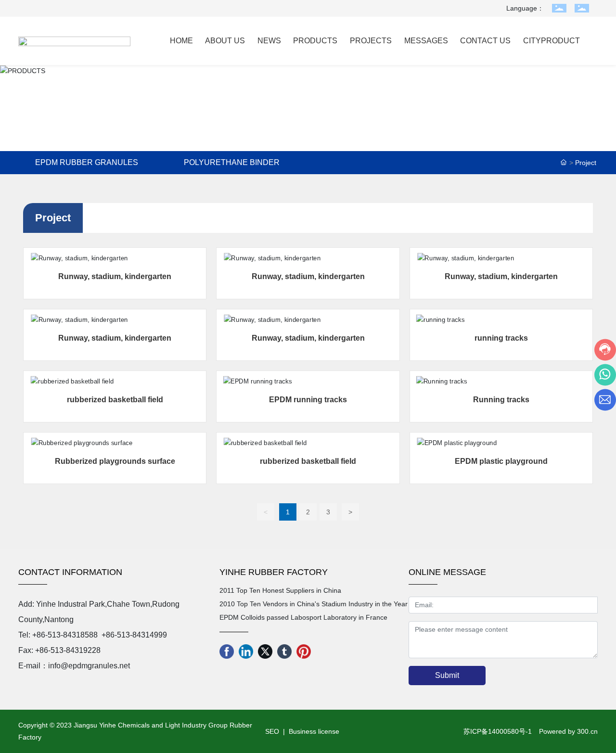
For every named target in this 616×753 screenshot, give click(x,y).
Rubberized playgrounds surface (115, 461)
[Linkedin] (246, 651)
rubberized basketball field (115, 400)
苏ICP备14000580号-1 (497, 731)
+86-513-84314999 (134, 635)
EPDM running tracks (308, 400)
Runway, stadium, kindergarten (114, 276)
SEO (271, 731)
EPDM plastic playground (501, 461)
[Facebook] (226, 651)
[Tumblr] (284, 651)
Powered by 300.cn (568, 731)
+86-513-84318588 (65, 635)
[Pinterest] (303, 651)
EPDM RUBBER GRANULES (86, 162)
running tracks (501, 338)
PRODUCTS (308, 111)
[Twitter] (265, 651)
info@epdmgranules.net (89, 666)
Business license (314, 731)
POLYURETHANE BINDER (232, 162)
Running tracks (501, 400)
